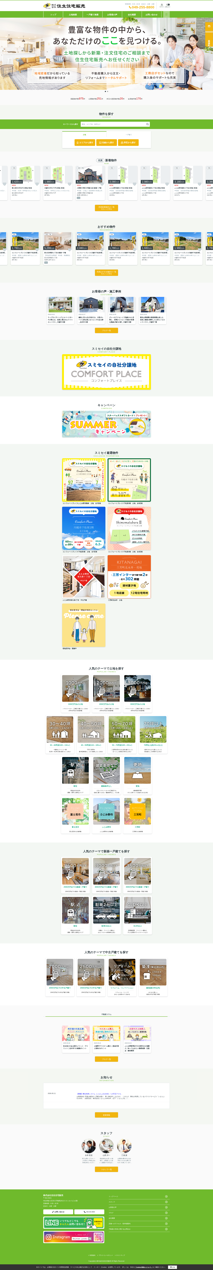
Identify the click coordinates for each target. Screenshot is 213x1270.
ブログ (111, 1213)
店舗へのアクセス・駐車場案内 (119, 1223)
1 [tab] (105, 91)
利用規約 (92, 1255)
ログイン (162, 6)
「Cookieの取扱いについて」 (143, 1267)
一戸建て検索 (93, 15)
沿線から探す (108, 142)
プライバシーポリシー (106, 1255)
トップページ (113, 1196)
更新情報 (106, 1115)
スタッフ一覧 (106, 1169)
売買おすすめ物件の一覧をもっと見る (106, 273)
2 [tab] (107, 91)
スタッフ (112, 1202)
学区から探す (130, 142)
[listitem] (58, 183)
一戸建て (129, 135)
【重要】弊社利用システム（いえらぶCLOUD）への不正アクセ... (99, 1094)
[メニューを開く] (166, 14)
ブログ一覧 (106, 330)
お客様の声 (112, 15)
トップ (53, 15)
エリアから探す (86, 142)
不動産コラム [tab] (106, 1014)
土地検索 (73, 15)
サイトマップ (120, 1255)
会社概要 (132, 15)
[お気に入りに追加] (4, 184)
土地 (84, 135)
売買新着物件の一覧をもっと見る (106, 208)
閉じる (172, 1267)
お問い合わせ (152, 15)
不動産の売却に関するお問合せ (119, 1229)
